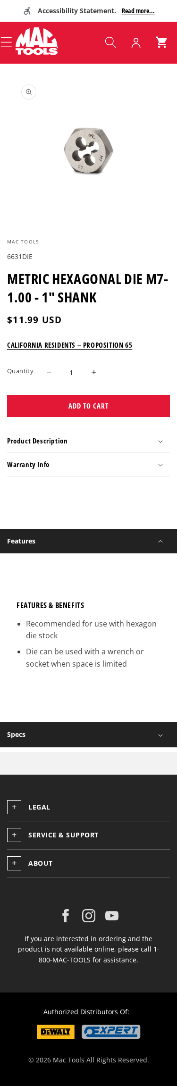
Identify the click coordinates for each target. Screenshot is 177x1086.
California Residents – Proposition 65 (69, 345)
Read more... (138, 10)
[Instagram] (88, 915)
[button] (110, 42)
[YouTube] (112, 915)
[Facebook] (65, 915)
